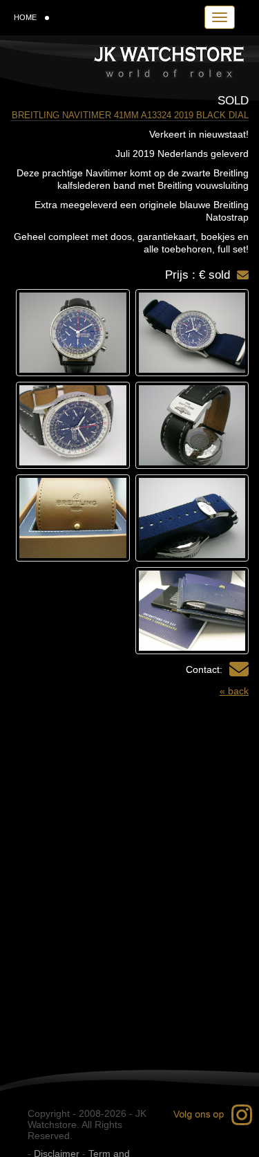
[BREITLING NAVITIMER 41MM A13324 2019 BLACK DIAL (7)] (192, 610)
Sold (233, 100)
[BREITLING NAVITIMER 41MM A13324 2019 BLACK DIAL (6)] (73, 518)
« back (234, 690)
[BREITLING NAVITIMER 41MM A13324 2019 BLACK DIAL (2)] (73, 332)
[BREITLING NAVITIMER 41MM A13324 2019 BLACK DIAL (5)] (192, 518)
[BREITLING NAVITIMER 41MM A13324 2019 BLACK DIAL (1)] (192, 332)
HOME (25, 17)
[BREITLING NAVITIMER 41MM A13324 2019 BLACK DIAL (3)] (192, 425)
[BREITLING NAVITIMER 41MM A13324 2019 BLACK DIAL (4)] (73, 425)
